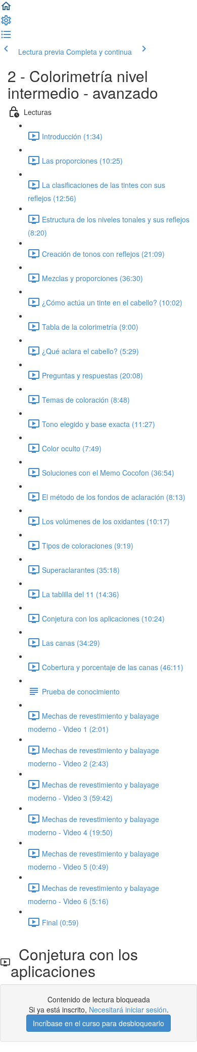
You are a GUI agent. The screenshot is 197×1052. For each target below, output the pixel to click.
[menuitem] (6, 23)
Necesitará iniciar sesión (128, 1009)
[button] (6, 9)
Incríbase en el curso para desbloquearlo (98, 1023)
